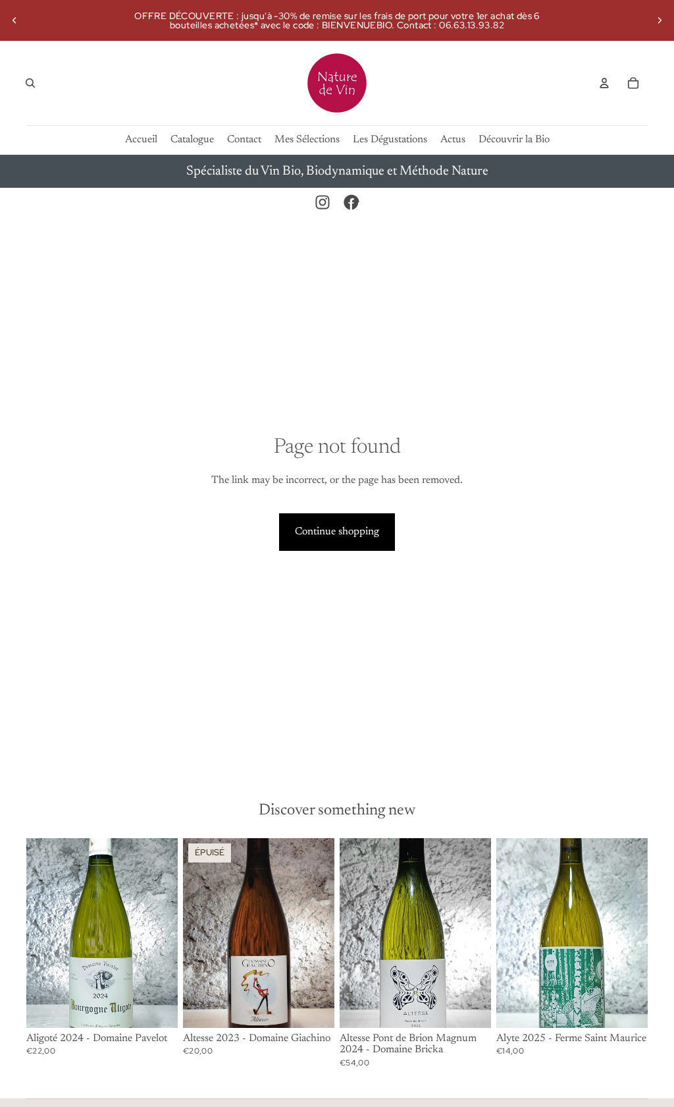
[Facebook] (351, 202)
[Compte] (604, 83)
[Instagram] (322, 202)
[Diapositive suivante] (659, 20)
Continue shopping (337, 531)
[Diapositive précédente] (14, 20)
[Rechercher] (30, 83)
